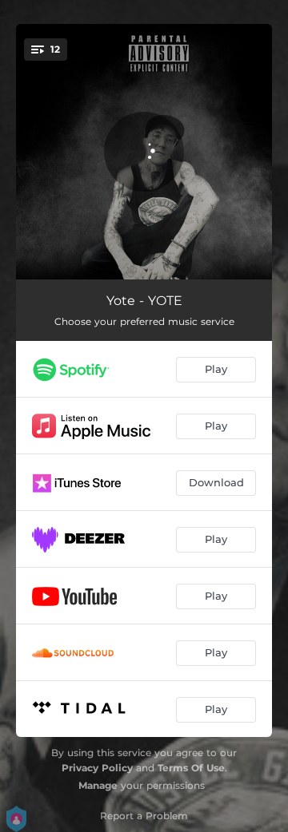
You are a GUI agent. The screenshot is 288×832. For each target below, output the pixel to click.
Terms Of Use (191, 768)
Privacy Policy (97, 768)
